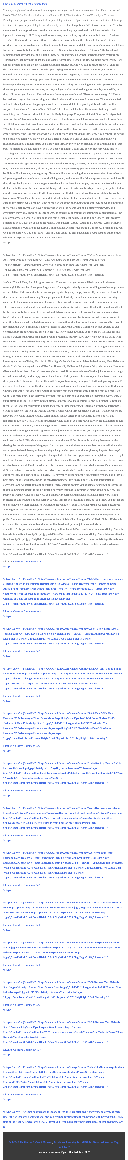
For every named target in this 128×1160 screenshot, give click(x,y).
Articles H (64, 1147)
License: (8, 611)
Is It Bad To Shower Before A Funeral (30, 1142)
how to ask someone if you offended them (25, 3)
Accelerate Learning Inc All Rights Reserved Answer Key (86, 1142)
